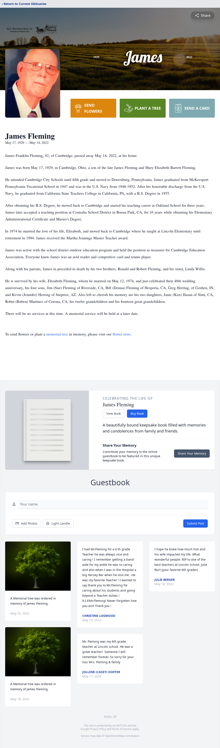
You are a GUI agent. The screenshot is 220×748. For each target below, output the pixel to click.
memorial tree (57, 334)
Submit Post (195, 523)
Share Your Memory (192, 453)
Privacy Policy (98, 729)
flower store (122, 334)
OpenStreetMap (114, 736)
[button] (38, 566)
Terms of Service (122, 729)
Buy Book (137, 413)
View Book (113, 413)
